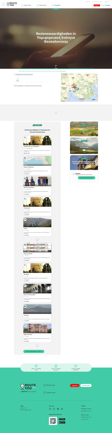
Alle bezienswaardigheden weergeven (33, 351)
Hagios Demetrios (28, 334)
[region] (79, 88)
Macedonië (26, 274)
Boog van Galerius (28, 253)
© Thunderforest (86, 101)
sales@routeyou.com (87, 411)
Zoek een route (51, 392)
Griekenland (28, 71)
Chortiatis (26, 315)
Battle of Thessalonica (29, 187)
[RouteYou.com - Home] (12, 4)
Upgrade (97, 5)
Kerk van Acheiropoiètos (29, 294)
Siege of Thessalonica (29, 167)
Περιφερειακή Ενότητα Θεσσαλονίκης (40, 71)
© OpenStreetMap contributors (93, 101)
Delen (17, 80)
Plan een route (51, 385)
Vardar (25, 228)
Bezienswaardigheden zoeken (86, 177)
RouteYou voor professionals (97, 1)
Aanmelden (86, 385)
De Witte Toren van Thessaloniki (31, 146)
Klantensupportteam (87, 417)
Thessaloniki (27, 208)
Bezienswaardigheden (22, 71)
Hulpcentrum (85, 419)
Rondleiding (87, 1)
